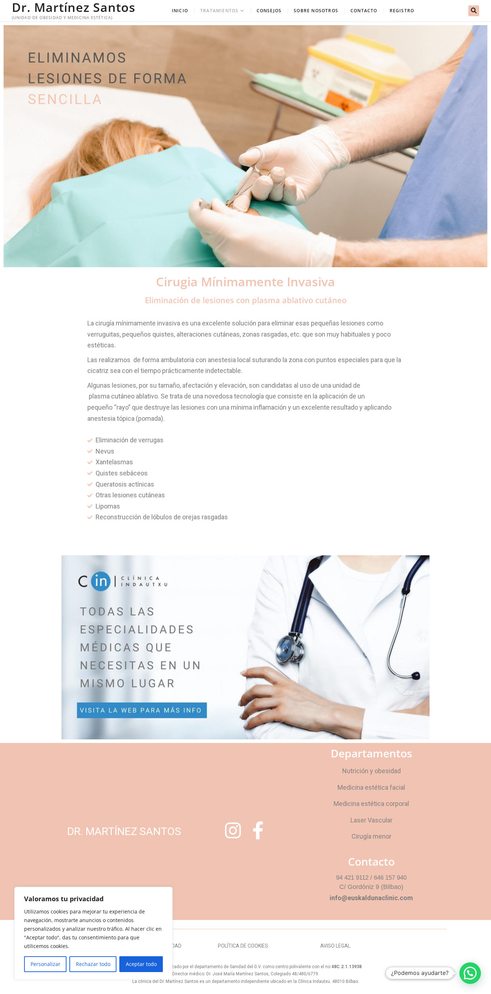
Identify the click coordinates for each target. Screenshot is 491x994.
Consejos (269, 11)
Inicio (180, 11)
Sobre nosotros (316, 11)
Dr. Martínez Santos (74, 7)
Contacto (363, 11)
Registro (402, 11)
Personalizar (45, 964)
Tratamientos (219, 11)
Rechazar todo (93, 964)
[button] (470, 973)
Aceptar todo (141, 964)
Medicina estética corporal (371, 803)
